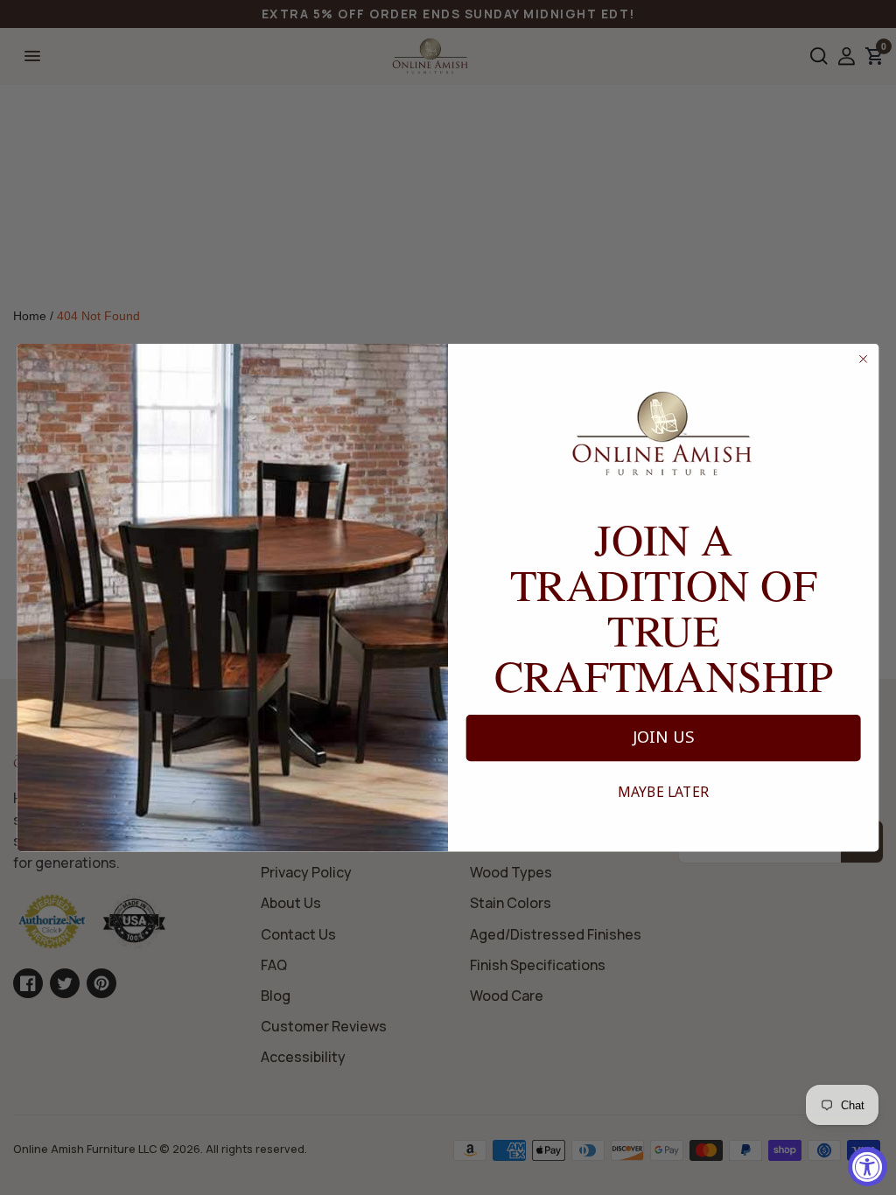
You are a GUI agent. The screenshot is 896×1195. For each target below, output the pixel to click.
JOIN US (664, 737)
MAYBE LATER (663, 791)
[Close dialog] (863, 358)
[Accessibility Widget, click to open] (867, 1166)
